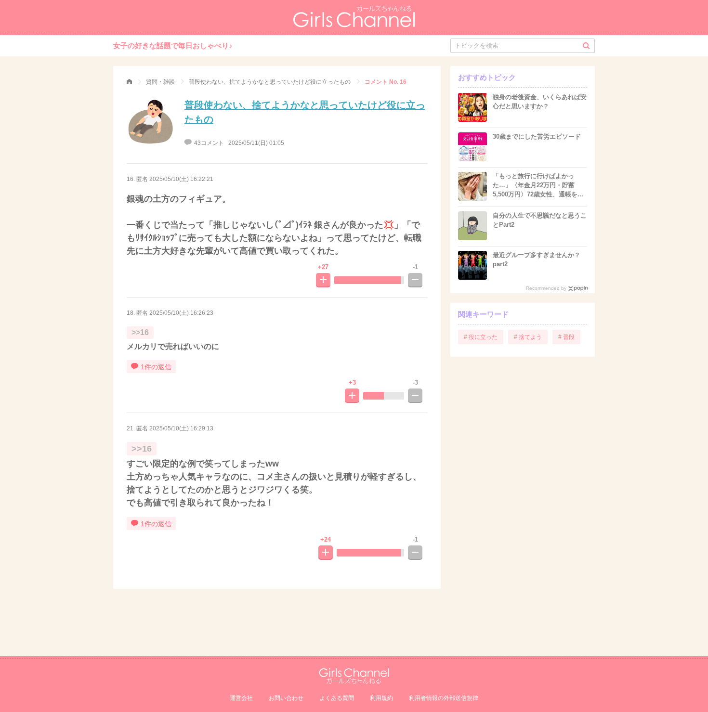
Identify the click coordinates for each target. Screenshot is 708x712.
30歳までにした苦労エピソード (537, 136)
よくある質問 (336, 698)
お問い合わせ (286, 698)
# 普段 (566, 337)
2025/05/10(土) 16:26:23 (181, 313)
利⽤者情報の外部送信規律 (443, 698)
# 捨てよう (528, 337)
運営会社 (241, 698)
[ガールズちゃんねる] (129, 81)
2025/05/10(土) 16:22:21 (181, 179)
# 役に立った (481, 337)
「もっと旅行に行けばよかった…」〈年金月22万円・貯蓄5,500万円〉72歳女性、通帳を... (538, 185)
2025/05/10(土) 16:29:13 (181, 428)
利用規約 (381, 698)
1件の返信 (156, 367)
